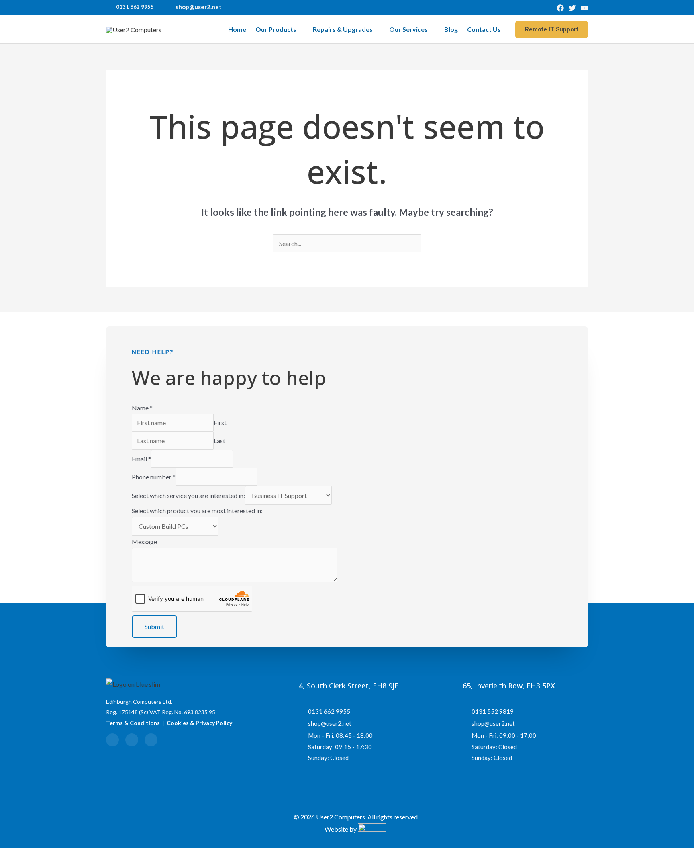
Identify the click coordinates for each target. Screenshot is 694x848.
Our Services (408, 29)
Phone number (154, 477)
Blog (451, 29)
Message (144, 541)
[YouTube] (584, 8)
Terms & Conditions (133, 722)
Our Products (275, 29)
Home (237, 29)
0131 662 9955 (135, 7)
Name (142, 408)
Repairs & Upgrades (343, 29)
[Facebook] (560, 8)
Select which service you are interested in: (188, 495)
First (220, 422)
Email (141, 459)
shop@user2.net (199, 6)
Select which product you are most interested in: (197, 510)
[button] (551, 29)
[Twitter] (572, 8)
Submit (154, 626)
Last (219, 440)
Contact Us (484, 29)
